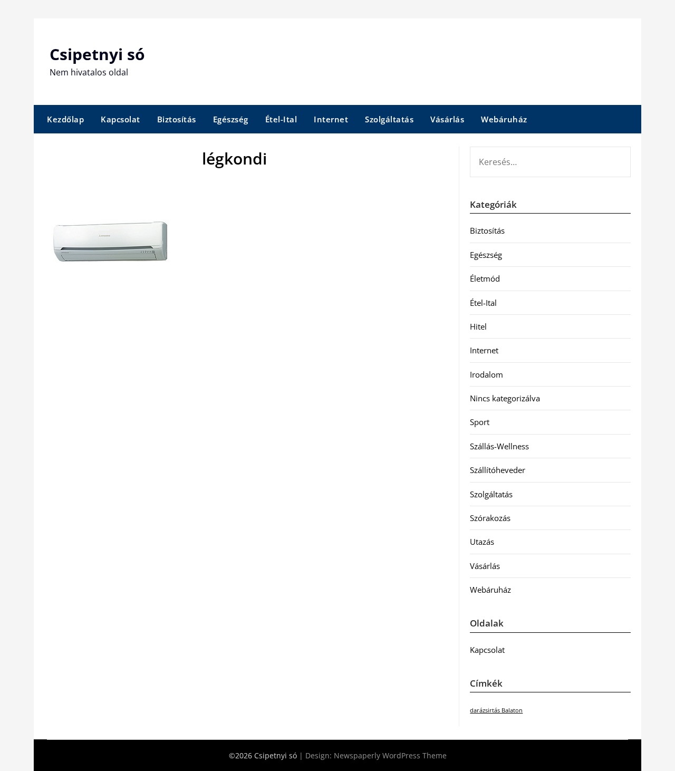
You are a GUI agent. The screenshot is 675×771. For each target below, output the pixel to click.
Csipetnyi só (97, 54)
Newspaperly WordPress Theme (390, 755)
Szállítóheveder (497, 470)
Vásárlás (447, 119)
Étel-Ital (281, 119)
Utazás (482, 541)
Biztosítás (176, 119)
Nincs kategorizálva (505, 398)
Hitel (478, 326)
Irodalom (486, 374)
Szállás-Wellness (499, 446)
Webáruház (504, 119)
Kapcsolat (120, 119)
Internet (331, 119)
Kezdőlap (65, 119)
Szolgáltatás (389, 119)
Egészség (230, 119)
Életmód (485, 278)
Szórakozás (490, 518)
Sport (479, 422)
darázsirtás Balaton (496, 710)
